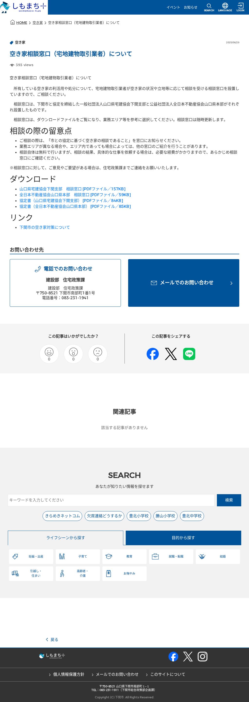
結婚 (223, 557)
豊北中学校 (192, 515)
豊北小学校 (139, 515)
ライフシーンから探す (65, 537)
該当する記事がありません (124, 427)
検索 (229, 500)
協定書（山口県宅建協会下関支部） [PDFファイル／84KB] (71, 200)
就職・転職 (176, 557)
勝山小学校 (165, 515)
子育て (82, 557)
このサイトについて (167, 674)
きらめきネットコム (62, 515)
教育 (129, 557)
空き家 (38, 22)
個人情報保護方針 (68, 674)
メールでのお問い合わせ (117, 674)
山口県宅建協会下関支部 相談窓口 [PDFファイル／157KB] (72, 189)
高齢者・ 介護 (83, 573)
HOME (21, 22)
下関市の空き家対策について (44, 227)
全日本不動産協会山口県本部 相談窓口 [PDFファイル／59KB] (75, 194)
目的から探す (183, 537)
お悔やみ (129, 574)
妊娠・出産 (36, 557)
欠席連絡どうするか (104, 515)
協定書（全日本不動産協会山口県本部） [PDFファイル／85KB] (75, 206)
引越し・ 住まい (36, 573)
